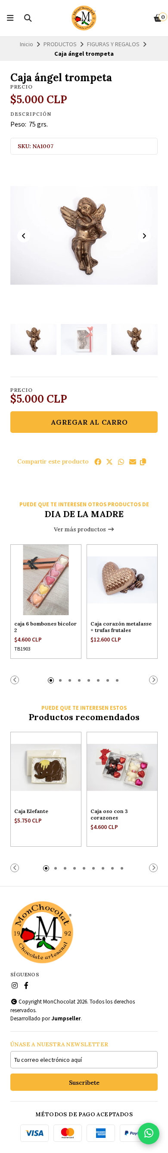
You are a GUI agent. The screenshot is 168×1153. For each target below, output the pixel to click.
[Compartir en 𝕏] (109, 461)
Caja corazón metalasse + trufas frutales (121, 626)
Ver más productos (80, 529)
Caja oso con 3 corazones (109, 814)
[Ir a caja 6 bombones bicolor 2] (46, 580)
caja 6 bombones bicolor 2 (45, 626)
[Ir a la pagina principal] (84, 18)
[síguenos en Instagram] (14, 985)
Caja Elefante (31, 811)
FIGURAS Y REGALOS (113, 44)
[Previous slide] (23, 235)
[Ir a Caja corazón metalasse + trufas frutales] (122, 580)
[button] (143, 461)
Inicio (26, 44)
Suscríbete (84, 1082)
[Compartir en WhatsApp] (121, 461)
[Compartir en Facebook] (97, 461)
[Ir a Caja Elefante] (46, 767)
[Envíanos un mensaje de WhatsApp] (148, 1133)
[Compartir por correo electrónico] (132, 461)
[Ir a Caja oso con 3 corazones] (122, 767)
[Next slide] (144, 235)
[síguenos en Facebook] (26, 985)
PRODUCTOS (60, 44)
